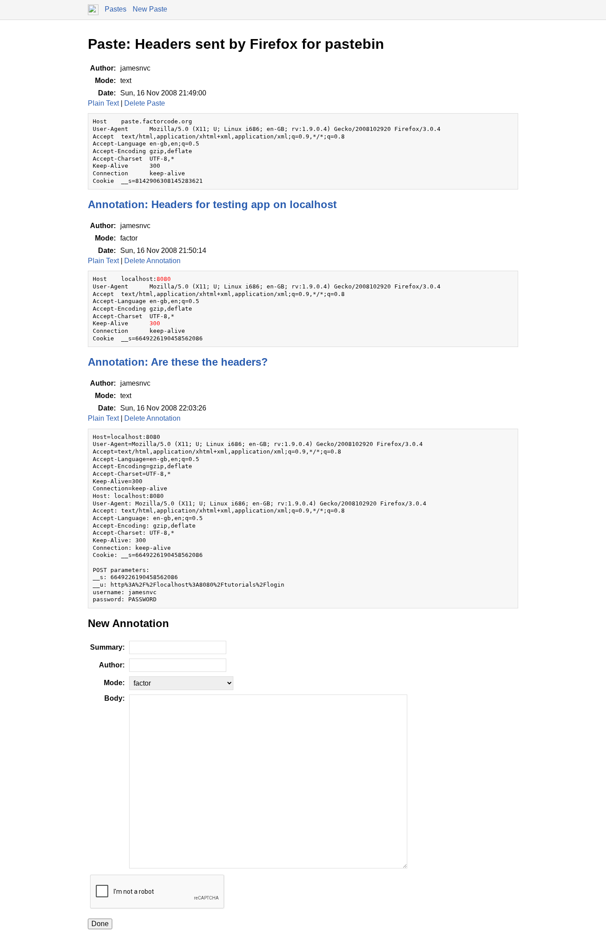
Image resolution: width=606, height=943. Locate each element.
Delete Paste (144, 103)
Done (100, 923)
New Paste (150, 9)
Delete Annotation (152, 260)
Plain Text (103, 103)
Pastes (115, 9)
